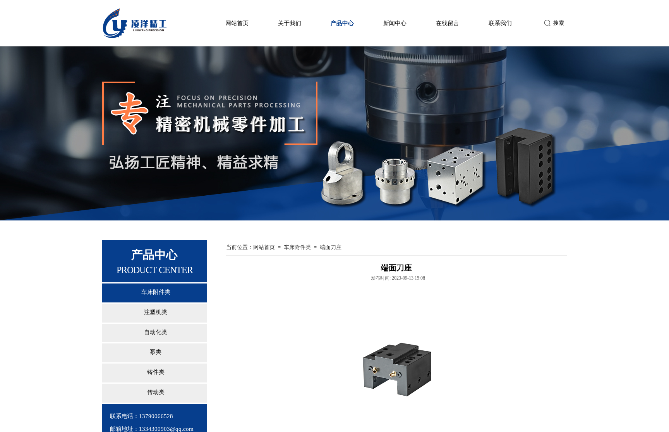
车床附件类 (155, 292)
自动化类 (155, 332)
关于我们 (289, 23)
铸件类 (156, 372)
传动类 (156, 392)
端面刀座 (330, 247)
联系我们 (500, 23)
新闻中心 (395, 23)
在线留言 (447, 23)
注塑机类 (155, 312)
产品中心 (342, 23)
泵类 (155, 352)
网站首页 (237, 23)
